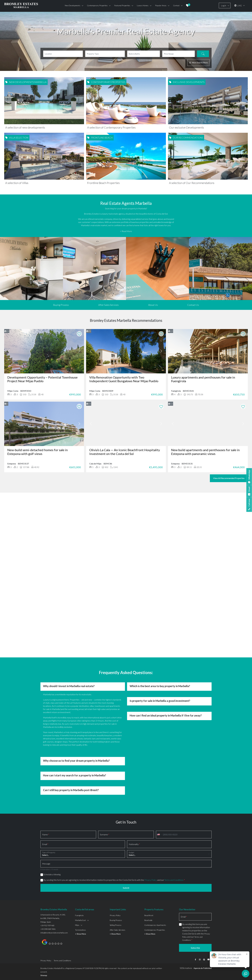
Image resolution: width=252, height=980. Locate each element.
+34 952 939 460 (47, 913)
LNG (239, 5)
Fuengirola (79, 903)
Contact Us (193, 304)
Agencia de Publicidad (203, 955)
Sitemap (43, 963)
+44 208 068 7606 (47, 916)
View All (126, 558)
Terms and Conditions (173, 867)
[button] (41, 539)
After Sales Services (108, 304)
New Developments (72, 5)
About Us (153, 304)
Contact (176, 5)
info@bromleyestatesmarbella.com (54, 920)
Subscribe (195, 935)
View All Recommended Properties (229, 478)
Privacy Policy (150, 867)
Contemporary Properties (154, 917)
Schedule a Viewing (52, 862)
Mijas (77, 912)
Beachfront (148, 903)
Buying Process (61, 304)
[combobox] (159, 822)
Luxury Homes (142, 5)
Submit (126, 875)
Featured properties (122, 5)
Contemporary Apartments (155, 912)
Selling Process (115, 912)
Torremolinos (80, 917)
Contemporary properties (97, 5)
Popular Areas (160, 5)
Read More (126, 540)
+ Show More (80, 921)
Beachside (148, 907)
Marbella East (80, 907)
